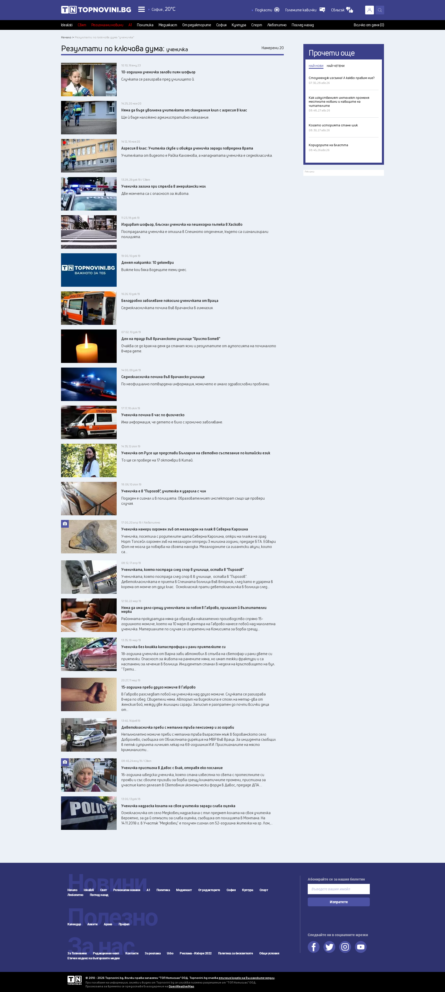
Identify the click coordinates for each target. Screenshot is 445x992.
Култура (239, 25)
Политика (145, 25)
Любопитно (277, 25)
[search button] (379, 10)
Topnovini (74, 980)
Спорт (256, 25)
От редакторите (196, 25)
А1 (130, 25)
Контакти (131, 953)
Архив (108, 924)
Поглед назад (303, 25)
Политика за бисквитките (235, 953)
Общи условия (269, 953)
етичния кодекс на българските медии (247, 978)
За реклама (152, 953)
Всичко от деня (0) (369, 25)
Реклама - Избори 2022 (196, 953)
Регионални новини (107, 25)
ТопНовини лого (96, 11)
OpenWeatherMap (181, 986)
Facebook (314, 947)
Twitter (329, 947)
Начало (72, 890)
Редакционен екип (106, 953)
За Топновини (77, 953)
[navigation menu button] (141, 9)
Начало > (67, 37)
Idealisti (67, 25)
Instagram (345, 947)
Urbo (170, 953)
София (221, 25)
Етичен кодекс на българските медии (93, 958)
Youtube (361, 947)
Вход (369, 10)
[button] (267, 10)
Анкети (92, 924)
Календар (74, 924)
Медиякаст (168, 25)
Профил (124, 924)
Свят (82, 25)
